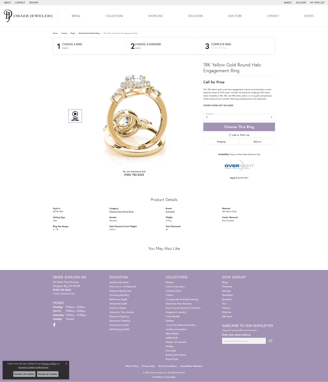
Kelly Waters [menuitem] (172, 333)
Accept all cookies (47, 374)
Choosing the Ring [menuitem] (119, 295)
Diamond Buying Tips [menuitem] (120, 290)
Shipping (221, 141)
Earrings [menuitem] (226, 290)
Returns (258, 141)
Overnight (170, 211)
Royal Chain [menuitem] (172, 359)
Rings (73, 33)
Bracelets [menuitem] (227, 299)
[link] (7, 2)
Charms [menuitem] (226, 307)
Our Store (235, 16)
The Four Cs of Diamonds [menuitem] (122, 286)
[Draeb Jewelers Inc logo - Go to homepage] (29, 16)
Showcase (155, 16)
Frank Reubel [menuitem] (173, 316)
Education (195, 16)
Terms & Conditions (167, 366)
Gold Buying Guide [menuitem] (119, 329)
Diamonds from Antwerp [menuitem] (179, 303)
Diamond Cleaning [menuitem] (119, 316)
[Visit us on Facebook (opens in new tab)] (54, 325)
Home (55, 33)
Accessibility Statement (191, 366)
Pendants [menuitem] (227, 286)
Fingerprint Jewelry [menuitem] (176, 312)
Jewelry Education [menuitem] (119, 282)
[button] (287, 2)
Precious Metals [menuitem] (117, 307)
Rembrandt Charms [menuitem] (176, 354)
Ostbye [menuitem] (169, 346)
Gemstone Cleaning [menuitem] (119, 320)
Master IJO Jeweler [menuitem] (176, 342)
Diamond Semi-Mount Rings (89, 33)
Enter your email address (236, 334)
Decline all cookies (24, 374)
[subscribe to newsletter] (270, 341)
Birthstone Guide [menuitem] (118, 299)
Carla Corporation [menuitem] (175, 286)
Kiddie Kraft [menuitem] (172, 337)
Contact (273, 16)
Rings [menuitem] (225, 282)
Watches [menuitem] (226, 312)
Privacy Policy (148, 366)
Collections (114, 16)
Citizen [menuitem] (169, 295)
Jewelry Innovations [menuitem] (176, 329)
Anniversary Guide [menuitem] (119, 325)
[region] (133, 116)
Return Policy (132, 366)
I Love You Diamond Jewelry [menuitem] (181, 325)
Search (65, 48)
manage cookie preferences (33, 367)
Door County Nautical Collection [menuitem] (183, 307)
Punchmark (170, 377)
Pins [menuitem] (224, 303)
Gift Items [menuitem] (227, 316)
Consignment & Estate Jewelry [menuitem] (182, 299)
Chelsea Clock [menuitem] (173, 290)
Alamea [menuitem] (169, 282)
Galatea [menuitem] (170, 320)
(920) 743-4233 (134, 174)
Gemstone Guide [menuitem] (118, 303)
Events (309, 16)
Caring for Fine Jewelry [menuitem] (121, 312)
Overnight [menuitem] (171, 350)
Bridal (76, 16)
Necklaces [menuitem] (227, 295)
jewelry (64, 33)
